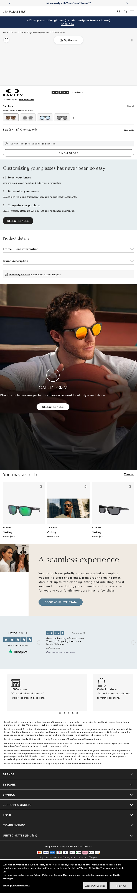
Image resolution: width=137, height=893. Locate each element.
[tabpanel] (47, 696)
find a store (68, 153)
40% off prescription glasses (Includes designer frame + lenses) (68, 22)
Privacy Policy (41, 875)
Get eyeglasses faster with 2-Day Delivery (68, 3)
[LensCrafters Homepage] (14, 11)
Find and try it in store (19, 274)
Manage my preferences (16, 885)
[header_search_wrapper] (119, 11)
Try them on (70, 40)
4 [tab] (73, 713)
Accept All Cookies (95, 885)
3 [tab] (68, 713)
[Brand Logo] (13, 95)
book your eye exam (60, 602)
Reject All (121, 885)
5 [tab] (77, 713)
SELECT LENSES (18, 221)
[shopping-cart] (125, 11)
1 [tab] (60, 713)
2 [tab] (64, 713)
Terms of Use (60, 875)
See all (130, 105)
